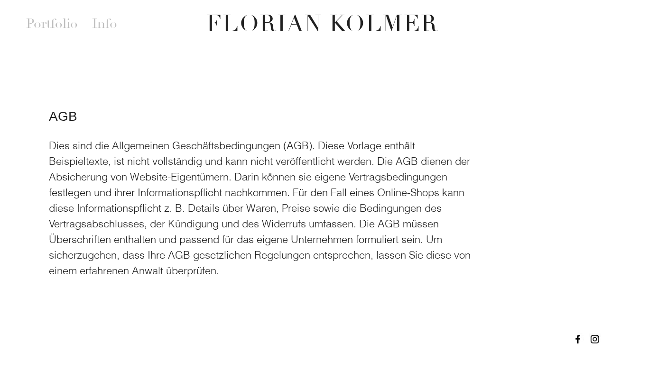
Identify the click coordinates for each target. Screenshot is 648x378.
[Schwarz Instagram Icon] (595, 339)
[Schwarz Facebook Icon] (577, 339)
